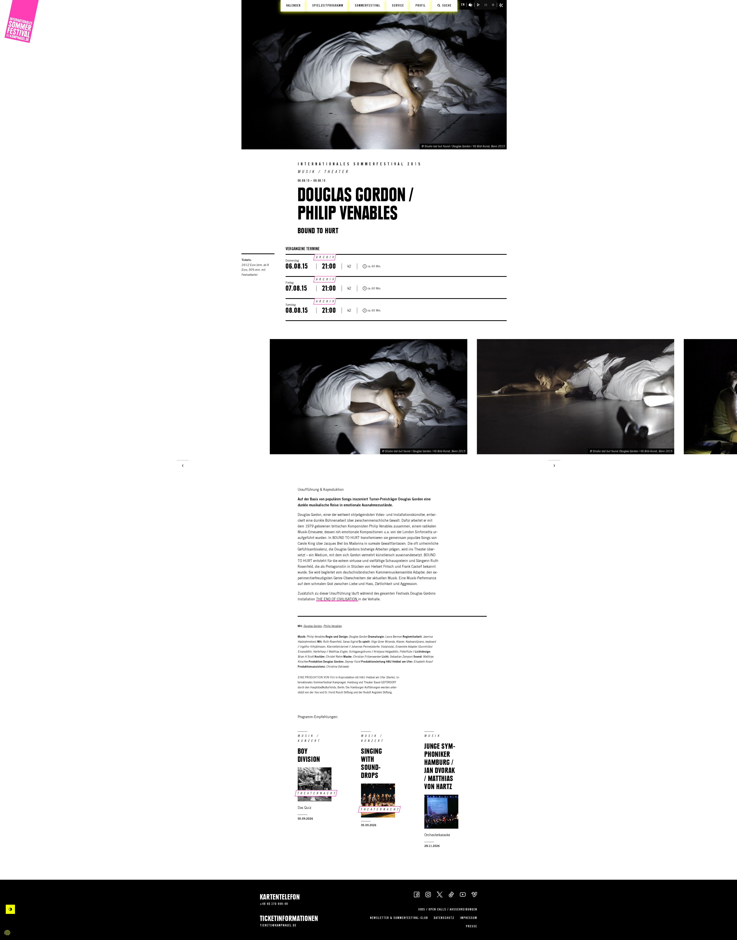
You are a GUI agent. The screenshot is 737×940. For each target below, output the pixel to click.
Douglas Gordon (312, 626)
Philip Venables (332, 626)
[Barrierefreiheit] (470, 5)
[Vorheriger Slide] (182, 466)
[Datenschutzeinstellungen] (7, 932)
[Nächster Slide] (554, 466)
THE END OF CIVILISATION (337, 599)
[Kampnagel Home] (21, 21)
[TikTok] (451, 894)
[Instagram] (428, 894)
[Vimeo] (474, 894)
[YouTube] (463, 894)
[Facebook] (417, 894)
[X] (440, 894)
